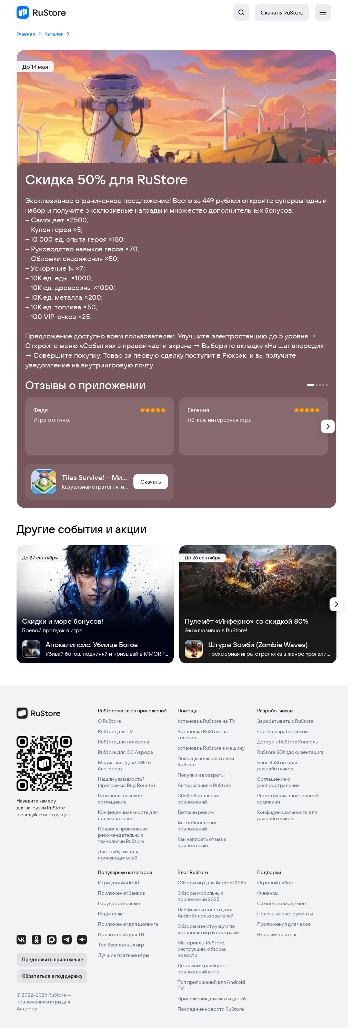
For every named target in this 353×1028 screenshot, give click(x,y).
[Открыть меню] (323, 12)
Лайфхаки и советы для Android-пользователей (205, 912)
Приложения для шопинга (128, 924)
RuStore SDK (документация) (290, 752)
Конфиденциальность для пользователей (128, 815)
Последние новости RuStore (211, 1009)
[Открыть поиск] (241, 12)
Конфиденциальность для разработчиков (287, 815)
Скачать (282, 12)
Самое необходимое (281, 903)
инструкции (56, 814)
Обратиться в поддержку (52, 976)
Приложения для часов (284, 924)
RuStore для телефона (123, 742)
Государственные (119, 903)
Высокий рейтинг (277, 934)
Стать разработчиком (283, 731)
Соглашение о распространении (278, 782)
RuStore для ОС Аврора (125, 752)
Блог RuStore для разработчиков (277, 765)
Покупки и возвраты (201, 775)
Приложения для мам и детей (212, 999)
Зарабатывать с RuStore (285, 721)
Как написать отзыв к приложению (202, 842)
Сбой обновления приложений (198, 798)
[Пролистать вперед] (328, 426)
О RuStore (109, 721)
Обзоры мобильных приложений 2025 (200, 896)
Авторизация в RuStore (204, 785)
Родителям (110, 914)
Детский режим (196, 812)
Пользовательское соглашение (120, 798)
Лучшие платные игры (123, 955)
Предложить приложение (52, 959)
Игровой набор (275, 883)
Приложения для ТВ (121, 934)
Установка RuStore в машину (211, 748)
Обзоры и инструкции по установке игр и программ (209, 929)
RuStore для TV (115, 731)
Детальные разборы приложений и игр (201, 968)
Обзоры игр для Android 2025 (212, 883)
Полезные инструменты (285, 914)
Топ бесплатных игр (121, 945)
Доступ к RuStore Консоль (287, 742)
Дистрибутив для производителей (118, 854)
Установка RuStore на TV (206, 721)
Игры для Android (118, 883)
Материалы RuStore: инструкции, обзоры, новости (202, 949)
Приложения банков (121, 893)
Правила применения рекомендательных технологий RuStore (123, 835)
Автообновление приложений (198, 825)
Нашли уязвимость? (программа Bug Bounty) (126, 782)
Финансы (268, 893)
